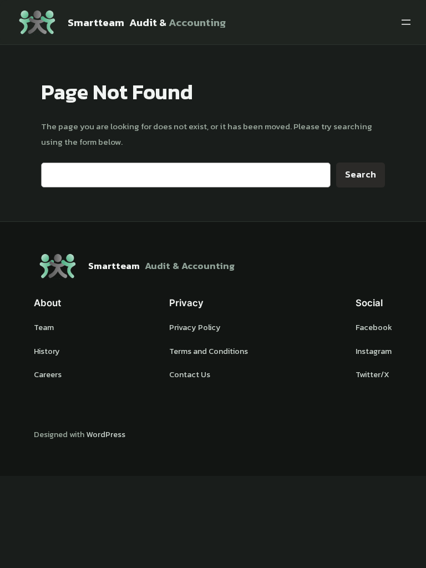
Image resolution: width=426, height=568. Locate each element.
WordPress (105, 434)
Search (360, 174)
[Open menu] (406, 22)
